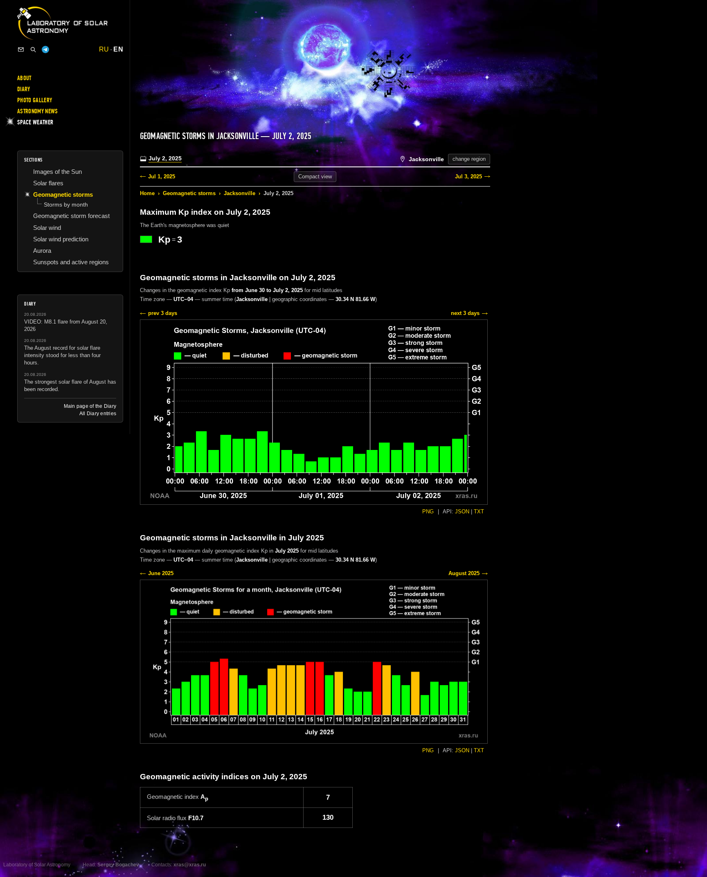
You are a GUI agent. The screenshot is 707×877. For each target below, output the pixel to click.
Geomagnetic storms (189, 193)
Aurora (42, 250)
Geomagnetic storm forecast (71, 215)
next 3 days (465, 313)
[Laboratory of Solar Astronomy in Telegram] (45, 49)
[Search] (33, 49)
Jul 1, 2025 (161, 176)
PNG (428, 511)
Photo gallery (34, 100)
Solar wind (47, 227)
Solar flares (48, 183)
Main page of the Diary (90, 406)
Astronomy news (37, 111)
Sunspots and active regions (71, 262)
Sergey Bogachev (118, 865)
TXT (479, 511)
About (24, 78)
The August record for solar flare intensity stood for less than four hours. (62, 355)
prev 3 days (162, 313)
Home (147, 193)
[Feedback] (21, 49)
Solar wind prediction (60, 239)
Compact (315, 176)
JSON (462, 511)
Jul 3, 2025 (468, 176)
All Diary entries (97, 413)
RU (104, 49)
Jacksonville (239, 193)
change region (469, 159)
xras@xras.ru (189, 865)
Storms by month (66, 204)
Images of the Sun (57, 171)
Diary (23, 89)
